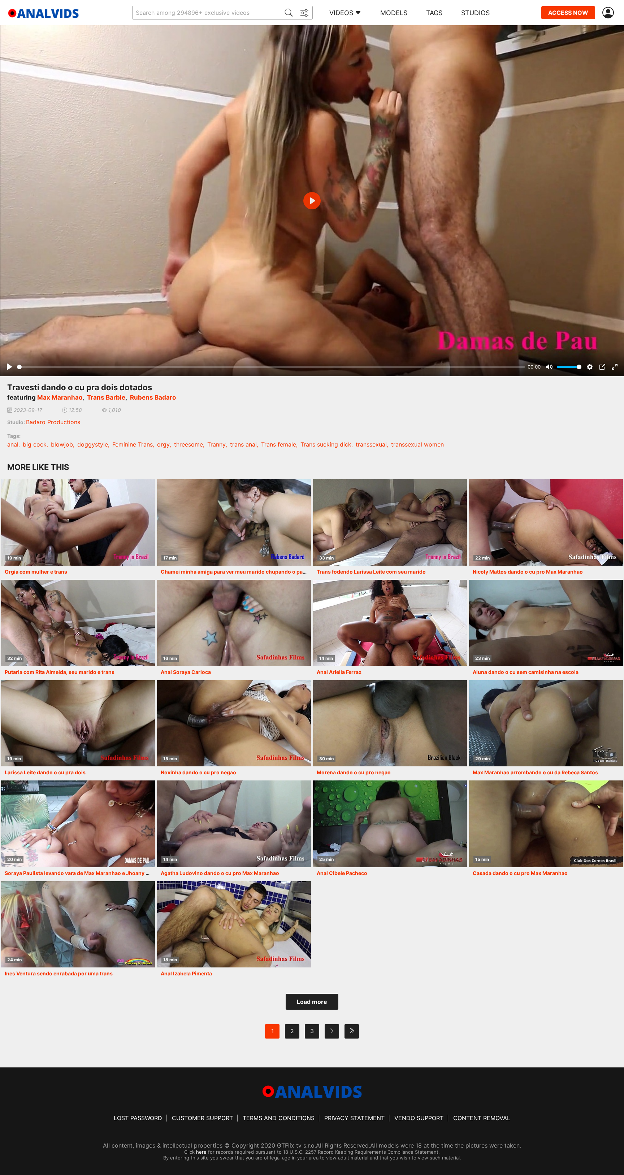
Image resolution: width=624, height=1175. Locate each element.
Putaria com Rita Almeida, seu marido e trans (59, 672)
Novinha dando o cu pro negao (198, 772)
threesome (188, 444)
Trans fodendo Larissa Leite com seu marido (371, 572)
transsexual (371, 444)
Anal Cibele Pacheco (342, 873)
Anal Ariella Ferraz (339, 672)
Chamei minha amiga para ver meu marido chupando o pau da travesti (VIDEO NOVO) (265, 572)
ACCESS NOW (568, 12)
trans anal (243, 444)
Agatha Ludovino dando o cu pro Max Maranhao (220, 873)
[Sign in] (609, 13)
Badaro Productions (53, 422)
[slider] (271, 367)
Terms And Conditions (279, 1118)
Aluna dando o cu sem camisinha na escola (525, 672)
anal (12, 444)
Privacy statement (354, 1118)
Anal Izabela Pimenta (186, 973)
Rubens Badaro (153, 397)
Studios (475, 13)
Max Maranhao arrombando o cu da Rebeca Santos (535, 772)
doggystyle (92, 444)
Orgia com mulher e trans (36, 572)
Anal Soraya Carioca (186, 672)
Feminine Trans (132, 444)
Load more (312, 1001)
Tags (434, 13)
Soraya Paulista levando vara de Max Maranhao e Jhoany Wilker (83, 873)
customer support (202, 1118)
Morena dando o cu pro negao (354, 772)
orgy (163, 444)
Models (393, 13)
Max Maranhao (59, 397)
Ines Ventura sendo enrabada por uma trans (59, 973)
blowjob (62, 444)
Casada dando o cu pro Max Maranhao (520, 873)
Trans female (278, 444)
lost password (138, 1118)
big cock (35, 444)
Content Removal (481, 1118)
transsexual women (417, 444)
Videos (341, 13)
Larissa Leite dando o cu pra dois (45, 772)
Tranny (216, 444)
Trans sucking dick (325, 444)
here (201, 1152)
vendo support (418, 1118)
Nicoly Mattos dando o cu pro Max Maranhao (528, 572)
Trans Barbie (106, 397)
